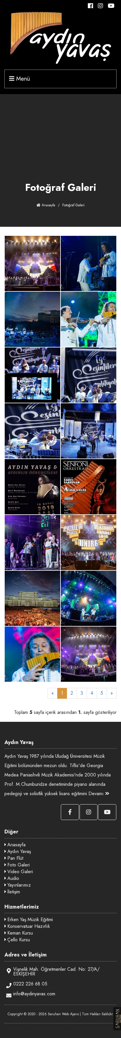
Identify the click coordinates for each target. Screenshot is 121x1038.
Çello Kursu (18, 939)
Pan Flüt (14, 858)
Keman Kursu (19, 933)
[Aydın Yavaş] (60, 38)
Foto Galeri (18, 864)
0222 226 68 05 (30, 983)
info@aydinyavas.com (34, 993)
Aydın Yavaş (18, 851)
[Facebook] (92, 5)
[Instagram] (102, 5)
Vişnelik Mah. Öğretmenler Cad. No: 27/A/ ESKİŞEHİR (56, 971)
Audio (12, 878)
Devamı (96, 793)
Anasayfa (48, 205)
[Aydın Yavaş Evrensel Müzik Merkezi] (32, 263)
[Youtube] (112, 5)
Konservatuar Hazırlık (28, 926)
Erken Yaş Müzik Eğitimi (29, 919)
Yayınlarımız (18, 885)
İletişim (13, 891)
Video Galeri (19, 871)
